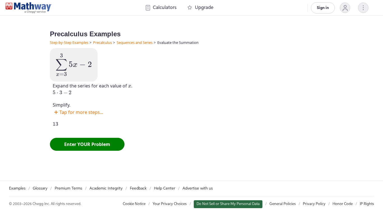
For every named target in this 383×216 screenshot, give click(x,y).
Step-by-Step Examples (69, 42)
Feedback (138, 188)
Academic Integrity (106, 188)
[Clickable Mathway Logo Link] (29, 8)
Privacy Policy (314, 204)
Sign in (323, 8)
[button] (345, 8)
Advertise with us (198, 188)
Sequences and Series (135, 42)
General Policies (282, 204)
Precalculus (102, 42)
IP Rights (367, 204)
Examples (17, 188)
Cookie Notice (134, 204)
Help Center (164, 188)
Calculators (164, 7)
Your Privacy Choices (170, 204)
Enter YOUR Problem (87, 144)
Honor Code (343, 204)
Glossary (40, 188)
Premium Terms (68, 188)
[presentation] (74, 64)
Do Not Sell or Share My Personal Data (228, 204)
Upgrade (204, 7)
